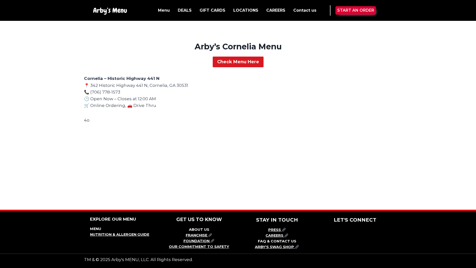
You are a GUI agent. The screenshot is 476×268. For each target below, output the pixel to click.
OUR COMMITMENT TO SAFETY (199, 246)
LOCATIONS (245, 10)
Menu (164, 10)
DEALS (185, 10)
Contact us (304, 10)
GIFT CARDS (212, 10)
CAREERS (275, 10)
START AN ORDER (355, 10)
